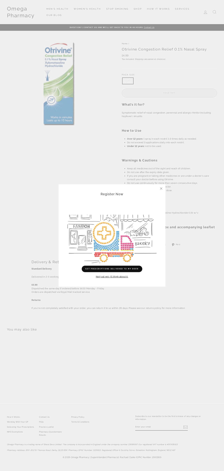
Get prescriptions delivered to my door (112, 269)
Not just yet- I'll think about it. (112, 276)
